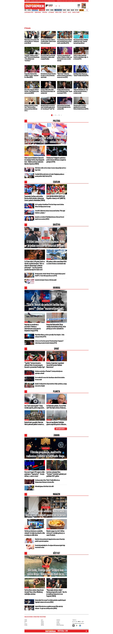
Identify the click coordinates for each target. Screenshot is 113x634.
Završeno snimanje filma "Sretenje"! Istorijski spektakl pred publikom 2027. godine (56, 474)
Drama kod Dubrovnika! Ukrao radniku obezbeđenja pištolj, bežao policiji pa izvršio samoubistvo (56, 327)
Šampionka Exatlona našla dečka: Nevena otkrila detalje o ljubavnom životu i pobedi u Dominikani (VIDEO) (34, 198)
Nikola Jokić (58, 12)
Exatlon (26, 193)
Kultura (45, 448)
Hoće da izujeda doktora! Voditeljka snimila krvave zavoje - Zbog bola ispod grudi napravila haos (81, 41)
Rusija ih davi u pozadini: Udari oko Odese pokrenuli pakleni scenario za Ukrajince (34, 423)
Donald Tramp (75, 12)
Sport (42, 619)
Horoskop (44, 12)
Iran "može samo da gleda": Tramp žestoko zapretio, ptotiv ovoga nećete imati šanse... (34, 407)
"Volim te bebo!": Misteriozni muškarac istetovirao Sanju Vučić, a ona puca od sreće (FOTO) (64, 75)
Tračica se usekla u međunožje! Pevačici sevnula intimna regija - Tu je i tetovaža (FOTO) (81, 57)
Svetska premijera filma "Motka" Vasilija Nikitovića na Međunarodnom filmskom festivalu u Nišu (47, 481)
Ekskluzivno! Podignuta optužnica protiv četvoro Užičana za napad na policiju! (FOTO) (56, 160)
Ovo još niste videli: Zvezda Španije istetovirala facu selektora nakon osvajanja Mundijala (48, 57)
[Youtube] (79, 621)
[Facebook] (73, 621)
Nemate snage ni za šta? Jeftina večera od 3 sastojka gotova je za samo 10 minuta (55, 533)
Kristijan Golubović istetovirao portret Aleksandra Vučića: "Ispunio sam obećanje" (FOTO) (64, 91)
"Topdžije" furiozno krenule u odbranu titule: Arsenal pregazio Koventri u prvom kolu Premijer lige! (34, 365)
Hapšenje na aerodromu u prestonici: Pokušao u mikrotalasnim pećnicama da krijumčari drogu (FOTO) (32, 328)
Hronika (52, 10)
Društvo (47, 10)
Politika (29, 10)
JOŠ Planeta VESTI (60, 429)
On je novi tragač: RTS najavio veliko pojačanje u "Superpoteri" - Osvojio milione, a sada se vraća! (34, 474)
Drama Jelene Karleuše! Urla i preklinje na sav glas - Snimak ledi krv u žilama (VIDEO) (31, 75)
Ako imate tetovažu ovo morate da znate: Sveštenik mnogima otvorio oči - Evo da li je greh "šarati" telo (48, 107)
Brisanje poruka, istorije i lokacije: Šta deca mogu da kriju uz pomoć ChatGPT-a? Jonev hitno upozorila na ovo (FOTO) (50, 275)
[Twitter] (75, 621)
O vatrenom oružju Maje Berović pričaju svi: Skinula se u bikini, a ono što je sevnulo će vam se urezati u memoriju (64, 58)
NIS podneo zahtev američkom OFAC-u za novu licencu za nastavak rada (56, 263)
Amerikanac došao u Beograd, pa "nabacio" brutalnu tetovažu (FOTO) (81, 74)
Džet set (76, 10)
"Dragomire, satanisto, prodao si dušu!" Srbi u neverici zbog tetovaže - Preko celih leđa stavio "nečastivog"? (31, 58)
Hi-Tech (26, 528)
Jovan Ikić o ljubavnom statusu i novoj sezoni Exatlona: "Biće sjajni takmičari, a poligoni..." (50, 212)
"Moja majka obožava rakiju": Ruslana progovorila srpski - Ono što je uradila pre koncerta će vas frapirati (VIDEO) (56, 593)
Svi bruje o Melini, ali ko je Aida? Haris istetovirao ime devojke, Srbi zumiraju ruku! (48, 91)
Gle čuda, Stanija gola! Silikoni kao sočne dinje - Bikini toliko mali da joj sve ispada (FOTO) (45, 572)
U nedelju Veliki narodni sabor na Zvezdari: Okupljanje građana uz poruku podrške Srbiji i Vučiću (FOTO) (49, 175)
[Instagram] (77, 621)
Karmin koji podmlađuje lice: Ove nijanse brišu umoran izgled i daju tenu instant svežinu (50, 546)
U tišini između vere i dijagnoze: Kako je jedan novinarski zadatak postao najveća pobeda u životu (46, 244)
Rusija (69, 12)
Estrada (27, 587)
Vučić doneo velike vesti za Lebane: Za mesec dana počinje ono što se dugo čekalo (50, 169)
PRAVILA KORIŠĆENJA (60, 625)
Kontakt (57, 622)
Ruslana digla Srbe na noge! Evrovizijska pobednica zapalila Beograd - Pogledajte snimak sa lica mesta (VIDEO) (50, 601)
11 (59, 115)
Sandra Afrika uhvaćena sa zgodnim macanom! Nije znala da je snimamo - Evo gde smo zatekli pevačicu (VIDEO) (49, 607)
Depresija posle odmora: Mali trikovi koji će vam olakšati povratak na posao (46, 513)
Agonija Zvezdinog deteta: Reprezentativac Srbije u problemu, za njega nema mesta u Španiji (51, 385)
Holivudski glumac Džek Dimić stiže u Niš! (44, 486)
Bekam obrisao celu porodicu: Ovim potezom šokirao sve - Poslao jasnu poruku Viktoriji (31, 41)
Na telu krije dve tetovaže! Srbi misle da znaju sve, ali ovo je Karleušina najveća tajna (48, 75)
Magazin (72, 10)
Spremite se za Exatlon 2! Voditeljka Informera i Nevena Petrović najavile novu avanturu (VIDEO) (49, 218)
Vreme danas (38, 12)
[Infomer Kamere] (50, 5)
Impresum (58, 623)
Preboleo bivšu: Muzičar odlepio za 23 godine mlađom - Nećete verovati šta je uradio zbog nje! (48, 41)
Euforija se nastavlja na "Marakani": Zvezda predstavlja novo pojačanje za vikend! (49, 372)
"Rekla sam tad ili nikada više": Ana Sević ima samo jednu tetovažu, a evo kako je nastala (81, 91)
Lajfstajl (46, 507)
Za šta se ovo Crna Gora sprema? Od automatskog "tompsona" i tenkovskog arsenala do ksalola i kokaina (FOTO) (49, 342)
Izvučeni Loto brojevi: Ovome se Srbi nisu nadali (45, 280)
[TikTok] (83, 621)
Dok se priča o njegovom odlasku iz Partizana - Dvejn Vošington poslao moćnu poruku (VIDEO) (31, 91)
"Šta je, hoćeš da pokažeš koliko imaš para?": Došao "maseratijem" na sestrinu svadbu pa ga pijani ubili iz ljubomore (45, 307)
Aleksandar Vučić (28, 12)
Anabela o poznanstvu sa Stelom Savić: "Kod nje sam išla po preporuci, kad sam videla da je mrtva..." (31, 108)
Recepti (65, 12)
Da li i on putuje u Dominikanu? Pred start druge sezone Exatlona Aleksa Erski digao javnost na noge (49, 206)
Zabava (68, 10)
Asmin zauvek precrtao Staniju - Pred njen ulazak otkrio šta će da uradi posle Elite (63, 107)
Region (26, 322)
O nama (57, 621)
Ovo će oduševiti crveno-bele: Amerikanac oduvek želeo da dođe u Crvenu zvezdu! (50, 379)
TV (24, 622)
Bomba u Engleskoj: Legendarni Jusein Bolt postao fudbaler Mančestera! (55, 365)
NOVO (25, 10)
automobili (51, 12)
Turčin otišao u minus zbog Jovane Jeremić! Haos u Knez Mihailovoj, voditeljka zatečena (34, 592)
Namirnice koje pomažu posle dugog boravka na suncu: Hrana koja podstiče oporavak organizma (50, 540)
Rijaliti (45, 566)
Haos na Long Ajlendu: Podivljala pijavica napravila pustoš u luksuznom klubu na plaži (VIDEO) (56, 423)
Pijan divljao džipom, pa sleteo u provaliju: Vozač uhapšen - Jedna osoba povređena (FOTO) (49, 336)
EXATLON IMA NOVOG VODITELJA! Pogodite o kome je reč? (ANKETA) (55, 197)
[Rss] (81, 621)
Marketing (58, 619)
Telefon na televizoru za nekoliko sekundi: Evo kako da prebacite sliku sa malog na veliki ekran (34, 533)
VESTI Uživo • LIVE (63, 631)
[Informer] (56, 6)
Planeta (64, 10)
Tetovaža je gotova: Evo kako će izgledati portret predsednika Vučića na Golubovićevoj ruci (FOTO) (81, 107)
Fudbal (26, 360)
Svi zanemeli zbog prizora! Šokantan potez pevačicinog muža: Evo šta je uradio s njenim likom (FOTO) (64, 41)
